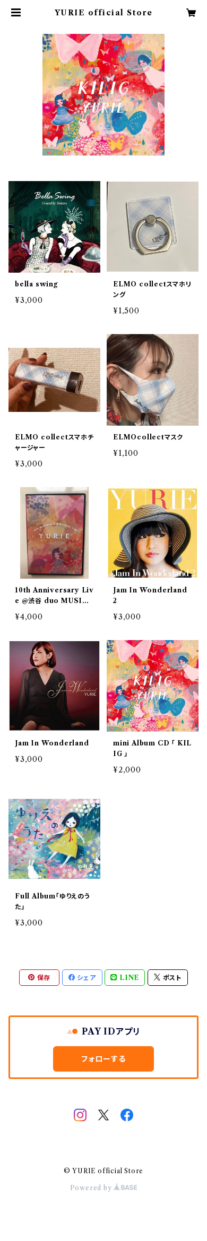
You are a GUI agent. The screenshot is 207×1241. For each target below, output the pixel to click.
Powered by (92, 1188)
